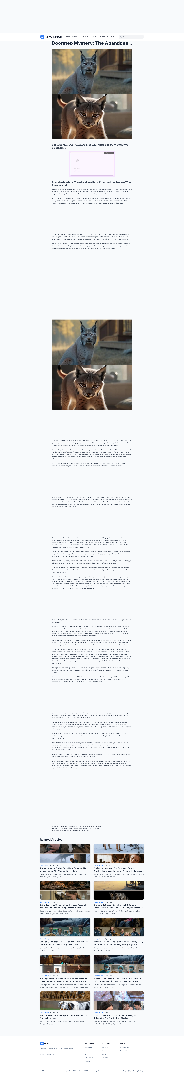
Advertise (105, 1058)
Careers (104, 1054)
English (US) (127, 1071)
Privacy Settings (138, 1071)
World (74, 37)
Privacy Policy (124, 1047)
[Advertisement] (92, 16)
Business (86, 37)
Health (102, 37)
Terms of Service (125, 1051)
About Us (105, 1047)
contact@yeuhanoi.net (47, 1054)
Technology (88, 1047)
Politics (94, 37)
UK (80, 37)
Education (110, 37)
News (68, 37)
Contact (104, 1051)
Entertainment (89, 1058)
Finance (87, 1061)
